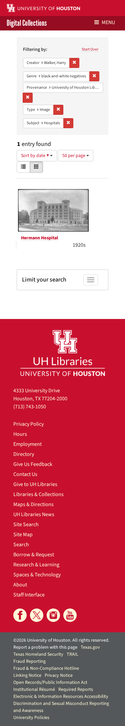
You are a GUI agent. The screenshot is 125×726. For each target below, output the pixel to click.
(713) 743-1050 (29, 406)
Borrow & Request (33, 554)
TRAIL (72, 654)
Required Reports (75, 689)
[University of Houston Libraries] (62, 353)
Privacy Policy (28, 424)
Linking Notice (27, 675)
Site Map (23, 534)
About (20, 584)
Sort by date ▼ (35, 155)
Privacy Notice (59, 675)
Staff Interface (29, 594)
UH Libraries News (33, 514)
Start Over (90, 49)
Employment (27, 444)
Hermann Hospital (39, 238)
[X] (36, 615)
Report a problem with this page (45, 647)
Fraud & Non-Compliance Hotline (46, 668)
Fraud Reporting (29, 661)
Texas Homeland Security (38, 654)
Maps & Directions (33, 504)
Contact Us (25, 474)
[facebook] (20, 615)
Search (21, 544)
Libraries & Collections (38, 494)
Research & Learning (36, 564)
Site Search (26, 524)
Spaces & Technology (37, 574)
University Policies (31, 717)
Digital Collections (27, 23)
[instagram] (53, 615)
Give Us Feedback (32, 464)
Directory (23, 454)
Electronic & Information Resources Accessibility (60, 696)
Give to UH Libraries (35, 484)
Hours (20, 434)
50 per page (74, 155)
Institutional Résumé (34, 689)
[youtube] (70, 615)
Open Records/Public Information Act (50, 682)
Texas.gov (90, 647)
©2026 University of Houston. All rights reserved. (61, 640)
